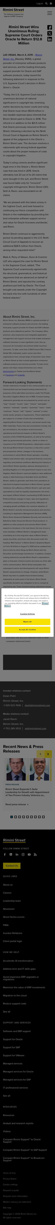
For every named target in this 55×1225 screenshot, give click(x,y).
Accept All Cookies (27, 630)
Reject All (27, 622)
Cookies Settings (27, 614)
